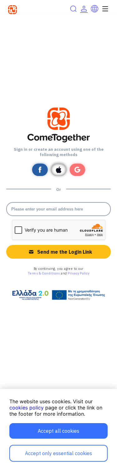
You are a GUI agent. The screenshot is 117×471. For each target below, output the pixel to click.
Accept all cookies (58, 431)
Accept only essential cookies (58, 453)
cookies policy (26, 407)
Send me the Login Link (64, 252)
